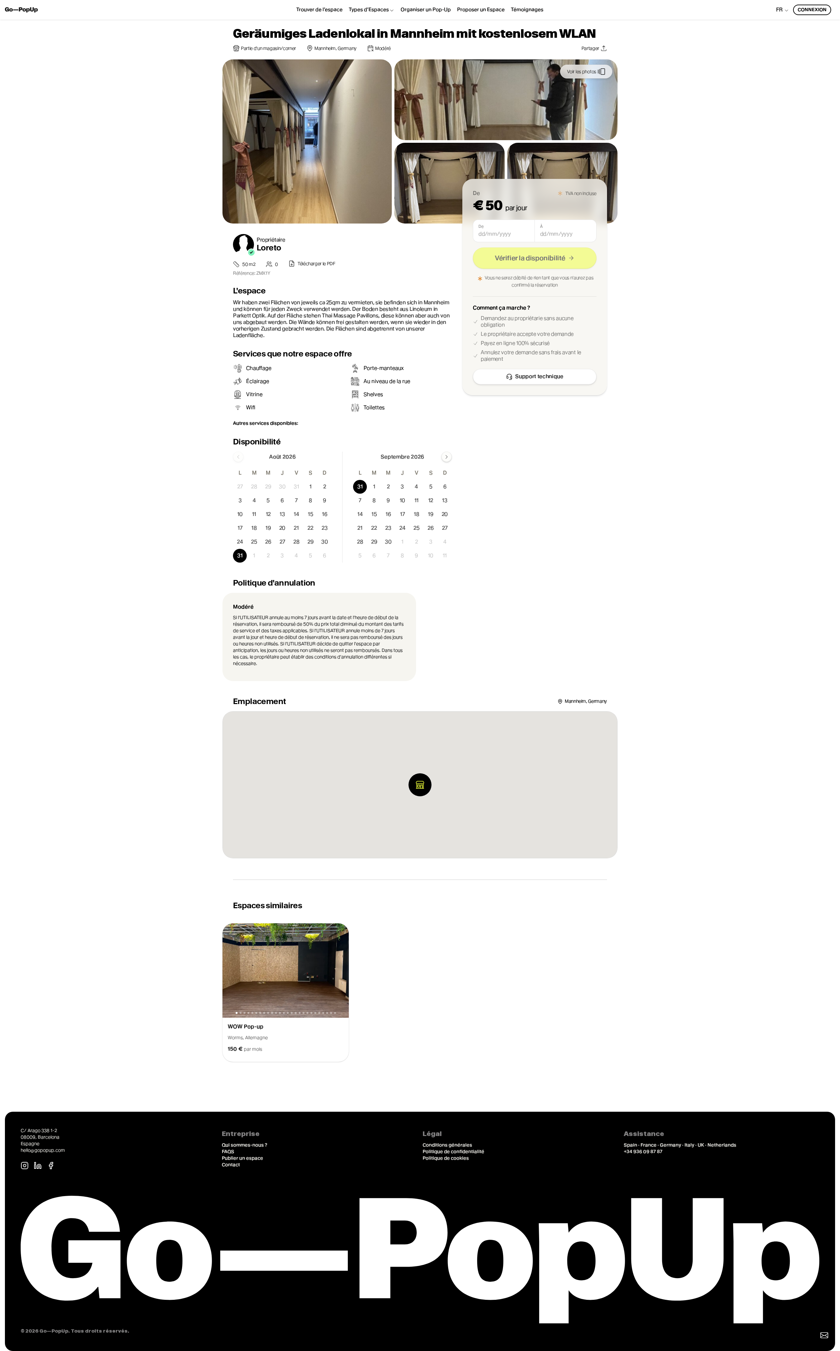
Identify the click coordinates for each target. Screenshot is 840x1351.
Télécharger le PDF (316, 263)
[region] (420, 993)
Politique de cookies (446, 1158)
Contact (231, 1164)
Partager (590, 48)
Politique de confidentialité (453, 1151)
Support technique (539, 376)
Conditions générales (447, 1144)
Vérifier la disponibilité (530, 258)
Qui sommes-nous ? (244, 1144)
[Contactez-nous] (824, 1335)
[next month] (446, 457)
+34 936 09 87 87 (643, 1151)
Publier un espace (242, 1158)
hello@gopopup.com (43, 1150)
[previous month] (238, 457)
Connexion (812, 9)
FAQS (228, 1151)
